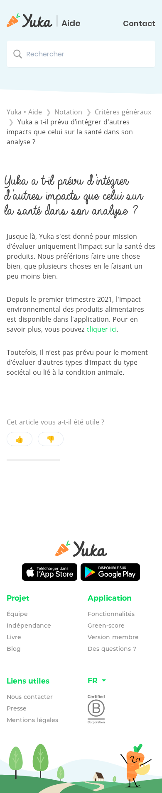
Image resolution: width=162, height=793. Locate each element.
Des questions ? (112, 648)
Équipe (17, 614)
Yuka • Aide (24, 111)
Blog (14, 648)
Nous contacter (30, 697)
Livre (14, 637)
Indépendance (29, 625)
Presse (17, 708)
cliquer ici (101, 329)
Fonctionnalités (111, 614)
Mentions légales (32, 720)
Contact (139, 23)
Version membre (113, 637)
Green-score (106, 625)
